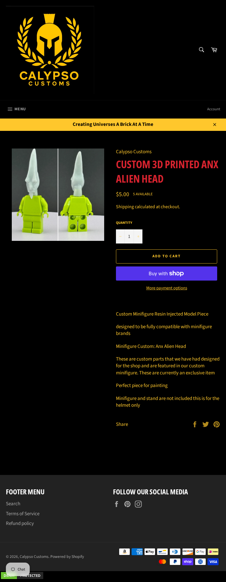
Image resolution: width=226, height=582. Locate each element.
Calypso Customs (34, 556)
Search (13, 503)
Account (213, 109)
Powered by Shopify (67, 556)
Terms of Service (22, 513)
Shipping (125, 207)
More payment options (166, 288)
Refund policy (20, 523)
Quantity (124, 223)
